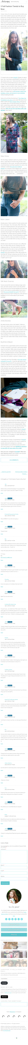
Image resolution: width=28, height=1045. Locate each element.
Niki (5, 539)
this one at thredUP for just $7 (11, 292)
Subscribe (4, 983)
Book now (4, 996)
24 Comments (14, 460)
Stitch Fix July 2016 (6, 471)
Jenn (6, 498)
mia (5, 788)
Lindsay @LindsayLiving (10, 604)
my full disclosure (6, 1030)
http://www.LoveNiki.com (6, 557)
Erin (5, 729)
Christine (7, 579)
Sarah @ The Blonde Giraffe (11, 699)
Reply (2, 493)
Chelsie (6, 637)
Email (2, 870)
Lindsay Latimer (8, 669)
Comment (3, 849)
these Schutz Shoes (15, 101)
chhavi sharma (8, 763)
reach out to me (8, 992)
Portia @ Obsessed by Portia (11, 514)
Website (2, 876)
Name (2, 865)
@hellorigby (12, 1011)
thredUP (16, 77)
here (14, 916)
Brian (6, 814)
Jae (5, 484)
